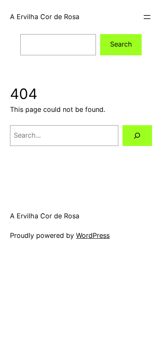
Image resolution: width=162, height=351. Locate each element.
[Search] (137, 135)
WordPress (93, 235)
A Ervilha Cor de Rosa (44, 16)
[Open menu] (147, 17)
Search (121, 44)
